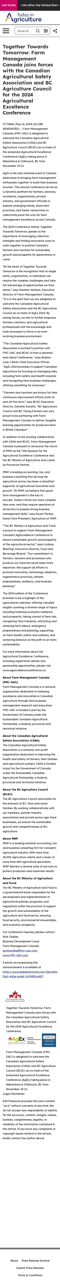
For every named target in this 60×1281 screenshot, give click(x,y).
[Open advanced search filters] (46, 31)
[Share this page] (55, 31)
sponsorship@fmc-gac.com (20, 950)
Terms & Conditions (30, 1275)
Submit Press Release (30, 1268)
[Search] (38, 31)
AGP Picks (9, 5)
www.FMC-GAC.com (15, 955)
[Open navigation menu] (6, 31)
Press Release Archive (36, 1260)
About (14, 1260)
